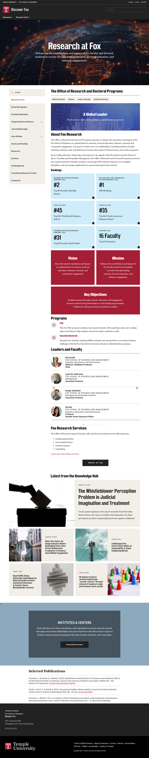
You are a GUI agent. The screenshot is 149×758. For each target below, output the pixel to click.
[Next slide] (137, 387)
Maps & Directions (101, 743)
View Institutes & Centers (74, 644)
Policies (120, 743)
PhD (61, 323)
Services (15, 158)
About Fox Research (58, 99)
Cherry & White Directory (83, 743)
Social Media (130, 743)
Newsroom (7, 17)
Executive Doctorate (68, 335)
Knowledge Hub (17, 166)
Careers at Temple (106, 746)
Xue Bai (68, 407)
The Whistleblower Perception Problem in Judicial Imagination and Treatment (107, 497)
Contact (131, 2)
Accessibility (93, 746)
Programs (71, 99)
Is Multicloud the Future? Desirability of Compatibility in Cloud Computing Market (122, 547)
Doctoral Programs (19, 107)
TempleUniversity (24, 746)
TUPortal (143, 2)
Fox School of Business (28, 2)
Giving (137, 2)
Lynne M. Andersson (74, 374)
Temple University (9, 2)
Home (17, 92)
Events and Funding (19, 144)
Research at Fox (22, 17)
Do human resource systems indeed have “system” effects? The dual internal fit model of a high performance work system (91, 582)
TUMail (84, 746)
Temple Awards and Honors (22, 122)
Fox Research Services (101, 99)
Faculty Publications (19, 114)
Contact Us (16, 180)
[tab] (83, 424)
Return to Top (95, 463)
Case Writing (16, 136)
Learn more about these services (65, 454)
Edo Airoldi (70, 357)
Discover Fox (20, 9)
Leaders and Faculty (84, 99)
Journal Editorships (19, 129)
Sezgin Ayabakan (73, 390)
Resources (15, 151)
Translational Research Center (24, 173)
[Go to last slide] (53, 387)
